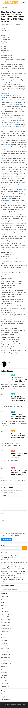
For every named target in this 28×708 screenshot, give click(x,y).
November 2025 (5, 623)
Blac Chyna (4, 91)
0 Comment (17, 24)
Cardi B (6, 7)
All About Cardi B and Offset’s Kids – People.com (19, 455)
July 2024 (3, 669)
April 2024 (4, 678)
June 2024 (4, 672)
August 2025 (4, 631)
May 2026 (4, 605)
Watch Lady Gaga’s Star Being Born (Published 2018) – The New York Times (12, 567)
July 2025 (3, 634)
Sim (9, 362)
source (3, 357)
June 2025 (4, 637)
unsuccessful (18, 122)
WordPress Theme (15, 704)
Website (3, 527)
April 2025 (4, 643)
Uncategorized (5, 700)
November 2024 (5, 657)
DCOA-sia (8, 704)
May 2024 (4, 675)
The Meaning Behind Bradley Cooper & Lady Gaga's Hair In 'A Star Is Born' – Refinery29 (14, 563)
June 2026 (4, 602)
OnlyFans (5, 93)
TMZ (5, 127)
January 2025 (5, 652)
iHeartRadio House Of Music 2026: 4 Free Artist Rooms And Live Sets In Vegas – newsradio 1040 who (18, 437)
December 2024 (5, 655)
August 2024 (4, 666)
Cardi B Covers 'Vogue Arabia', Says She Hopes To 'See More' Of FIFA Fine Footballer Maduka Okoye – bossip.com (18, 419)
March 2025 (4, 646)
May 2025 (4, 640)
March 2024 (4, 681)
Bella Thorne (22, 189)
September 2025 (6, 628)
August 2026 (4, 596)
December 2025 (5, 620)
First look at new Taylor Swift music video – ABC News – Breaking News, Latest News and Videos (13, 557)
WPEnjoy (23, 704)
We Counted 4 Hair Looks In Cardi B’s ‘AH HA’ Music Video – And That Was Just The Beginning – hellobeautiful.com (19, 382)
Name (3, 513)
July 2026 (3, 599)
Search (3, 545)
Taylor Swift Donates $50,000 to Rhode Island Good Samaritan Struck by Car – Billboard (12, 579)
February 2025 (5, 649)
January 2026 (5, 617)
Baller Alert (7, 145)
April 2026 (4, 608)
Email (3, 520)
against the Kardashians (12, 124)
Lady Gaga (4, 697)
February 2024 (5, 684)
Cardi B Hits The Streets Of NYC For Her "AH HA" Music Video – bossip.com (18, 400)
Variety (12, 189)
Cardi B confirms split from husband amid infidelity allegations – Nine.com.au (19, 474)
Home (2, 7)
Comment (4, 495)
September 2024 (6, 663)
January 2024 (5, 687)
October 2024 (5, 660)
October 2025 (5, 625)
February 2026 (5, 614)
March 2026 (4, 611)
